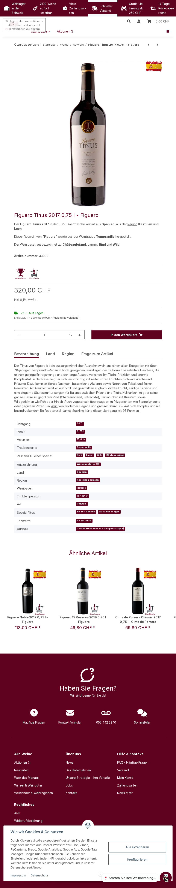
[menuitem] (65, 31)
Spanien (82, 472)
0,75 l (80, 431)
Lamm (89, 455)
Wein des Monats (26, 777)
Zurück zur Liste (28, 44)
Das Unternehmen (78, 770)
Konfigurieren (137, 859)
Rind (79, 455)
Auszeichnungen (109, 511)
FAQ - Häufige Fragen (132, 762)
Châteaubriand (115, 455)
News (69, 762)
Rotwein (29, 236)
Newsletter (125, 793)
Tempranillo (84, 447)
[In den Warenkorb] (17, 58)
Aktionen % (22, 762)
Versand (123, 770)
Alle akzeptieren (137, 847)
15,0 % (81, 439)
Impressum (18, 875)
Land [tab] (50, 354)
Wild (116, 244)
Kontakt (71, 793)
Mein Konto (125, 777)
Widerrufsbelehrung (28, 820)
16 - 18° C (82, 495)
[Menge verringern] (19, 334)
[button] (129, 21)
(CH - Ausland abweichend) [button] (62, 317)
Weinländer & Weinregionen (33, 793)
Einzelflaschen (86, 511)
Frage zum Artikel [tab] (97, 354)
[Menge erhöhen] (79, 334)
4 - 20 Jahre (84, 520)
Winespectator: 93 (88, 464)
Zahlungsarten (127, 785)
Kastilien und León (88, 480)
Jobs (69, 785)
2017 (80, 423)
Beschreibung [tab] (26, 354)
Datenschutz (39, 875)
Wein (23, 244)
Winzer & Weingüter (28, 785)
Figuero (81, 488)
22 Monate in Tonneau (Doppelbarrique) (100, 528)
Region (132, 224)
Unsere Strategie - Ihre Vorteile (88, 777)
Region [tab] (68, 354)
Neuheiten (21, 770)
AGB (17, 813)
